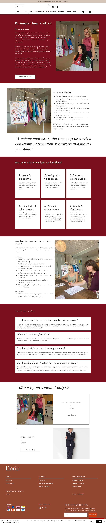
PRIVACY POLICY (76, 486)
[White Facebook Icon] (43, 507)
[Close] (104, 521)
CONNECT (42, 477)
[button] (90, 11)
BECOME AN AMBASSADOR (46, 483)
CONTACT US (42, 480)
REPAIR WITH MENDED (78, 494)
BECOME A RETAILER (44, 486)
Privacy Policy (15, 522)
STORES (8, 494)
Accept (99, 521)
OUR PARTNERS (10, 483)
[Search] (26, 11)
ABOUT (8, 477)
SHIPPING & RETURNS (77, 480)
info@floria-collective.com (31, 370)
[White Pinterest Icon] (45, 507)
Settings (92, 521)
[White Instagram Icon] (40, 507)
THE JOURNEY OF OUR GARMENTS (14, 491)
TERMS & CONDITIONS (78, 483)
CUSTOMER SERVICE (78, 477)
